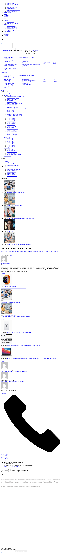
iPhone (30, 251)
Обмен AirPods (55, 62)
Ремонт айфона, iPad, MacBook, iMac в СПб (12, 251)
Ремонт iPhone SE (11, 135)
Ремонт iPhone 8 (11, 133)
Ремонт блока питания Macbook (15, 154)
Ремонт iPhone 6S (11, 127)
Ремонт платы (10, 111)
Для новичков (10, 168)
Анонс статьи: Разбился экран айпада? (10, 302)
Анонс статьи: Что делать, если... (15, 205)
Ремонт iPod (7, 62)
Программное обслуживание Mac (15, 96)
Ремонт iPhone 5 (11, 121)
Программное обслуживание (26, 57)
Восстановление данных (13, 98)
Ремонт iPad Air (10, 142)
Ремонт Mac (7, 148)
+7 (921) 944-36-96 (5, 50)
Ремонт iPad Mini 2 (11, 146)
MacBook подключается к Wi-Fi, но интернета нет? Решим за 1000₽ (24, 345)
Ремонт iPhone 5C (11, 122)
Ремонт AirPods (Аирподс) (10, 64)
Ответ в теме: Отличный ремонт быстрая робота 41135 (14, 371)
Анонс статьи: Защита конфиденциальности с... (19, 244)
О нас (5, 18)
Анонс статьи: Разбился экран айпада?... (16, 192)
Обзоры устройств (11, 172)
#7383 (11, 255)
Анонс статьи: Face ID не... (13, 231)
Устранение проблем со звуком (14, 114)
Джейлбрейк (25, 61)
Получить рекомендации (20, 551)
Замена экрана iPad (11, 99)
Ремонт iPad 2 (10, 138)
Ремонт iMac (10, 149)
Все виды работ (8, 95)
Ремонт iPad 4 (10, 141)
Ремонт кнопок (10, 110)
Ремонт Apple (4, 54)
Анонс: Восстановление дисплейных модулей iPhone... (20, 218)
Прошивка (25, 60)
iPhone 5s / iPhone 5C (38, 251)
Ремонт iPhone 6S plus (12, 129)
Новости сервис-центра (13, 4)
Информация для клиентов (13, 10)
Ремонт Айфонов (8, 57)
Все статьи (3, 359)
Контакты (6, 15)
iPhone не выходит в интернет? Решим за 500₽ (19, 332)
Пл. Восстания (35, 50)
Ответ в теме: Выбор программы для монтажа (12, 381)
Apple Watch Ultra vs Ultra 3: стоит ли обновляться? (13, 288)
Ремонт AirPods (7, 94)
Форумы (26, 251)
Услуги (2, 90)
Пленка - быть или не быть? (52, 251)
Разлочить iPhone (8, 66)
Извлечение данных (27, 66)
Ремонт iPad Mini (11, 145)
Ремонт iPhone (7, 116)
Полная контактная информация (12, 466)
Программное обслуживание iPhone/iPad (17, 108)
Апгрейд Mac (7, 61)
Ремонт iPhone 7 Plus (12, 131)
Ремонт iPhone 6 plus (12, 126)
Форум (5, 14)
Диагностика (10, 100)
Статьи (5, 6)
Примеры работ (11, 174)
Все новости (4, 317)
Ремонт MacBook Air (12, 152)
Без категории (7, 156)
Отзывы (6, 16)
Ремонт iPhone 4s (11, 119)
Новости (6, 1)
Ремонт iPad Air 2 (11, 144)
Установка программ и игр (29, 62)
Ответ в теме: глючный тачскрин (9, 391)
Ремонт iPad (7, 58)
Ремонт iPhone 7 (11, 130)
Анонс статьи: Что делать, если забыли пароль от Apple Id (15, 316)
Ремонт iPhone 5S (11, 123)
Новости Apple (10, 3)
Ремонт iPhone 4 (11, 118)
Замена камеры (10, 106)
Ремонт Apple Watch (9, 65)
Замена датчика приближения (14, 103)
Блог (8, 162)
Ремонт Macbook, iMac (9, 60)
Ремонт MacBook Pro (12, 153)
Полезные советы (11, 8)
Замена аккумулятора (12, 102)
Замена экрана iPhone (12, 104)
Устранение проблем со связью (14, 115)
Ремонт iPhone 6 (11, 125)
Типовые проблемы (12, 7)
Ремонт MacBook (11, 150)
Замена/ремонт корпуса (12, 107)
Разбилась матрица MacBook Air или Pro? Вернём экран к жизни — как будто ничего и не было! (31, 358)
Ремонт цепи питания (12, 112)
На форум (3, 393)
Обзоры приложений (12, 11)
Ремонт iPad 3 (10, 139)
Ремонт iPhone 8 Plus (12, 134)
